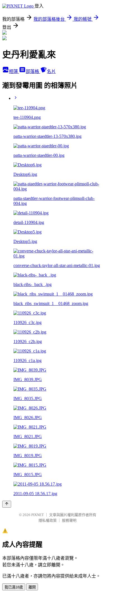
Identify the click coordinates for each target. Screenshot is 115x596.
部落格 (33, 71)
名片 (51, 71)
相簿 (14, 71)
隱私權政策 (48, 520)
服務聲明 (69, 520)
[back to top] (6, 504)
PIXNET (37, 515)
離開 (32, 587)
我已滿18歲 (13, 587)
